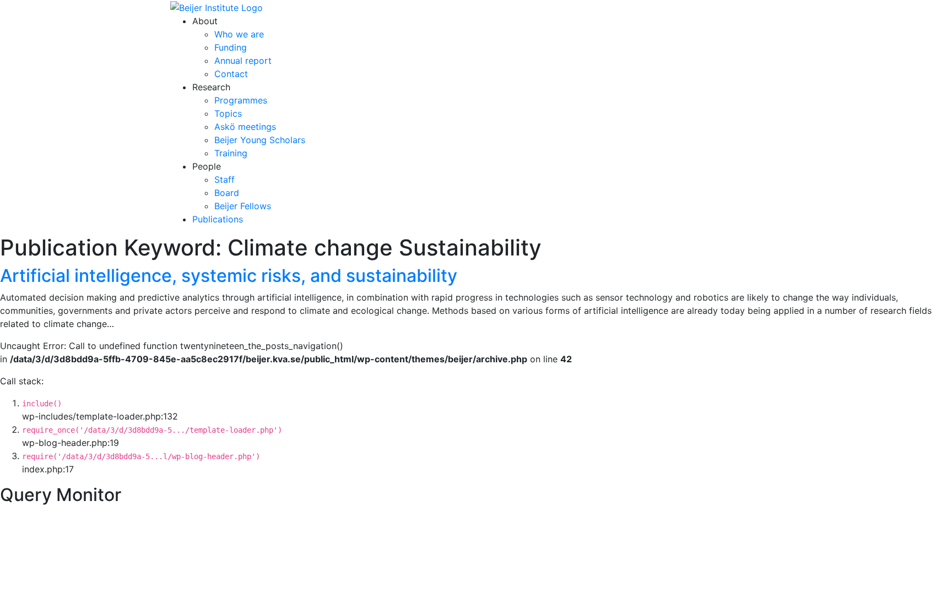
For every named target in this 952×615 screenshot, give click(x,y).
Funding (230, 47)
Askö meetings (245, 126)
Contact (231, 73)
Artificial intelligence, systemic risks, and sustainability (228, 275)
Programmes (240, 100)
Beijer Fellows (242, 205)
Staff (224, 179)
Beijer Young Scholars (259, 139)
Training (230, 153)
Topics (228, 113)
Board (226, 192)
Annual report (243, 60)
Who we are (239, 34)
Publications (217, 219)
